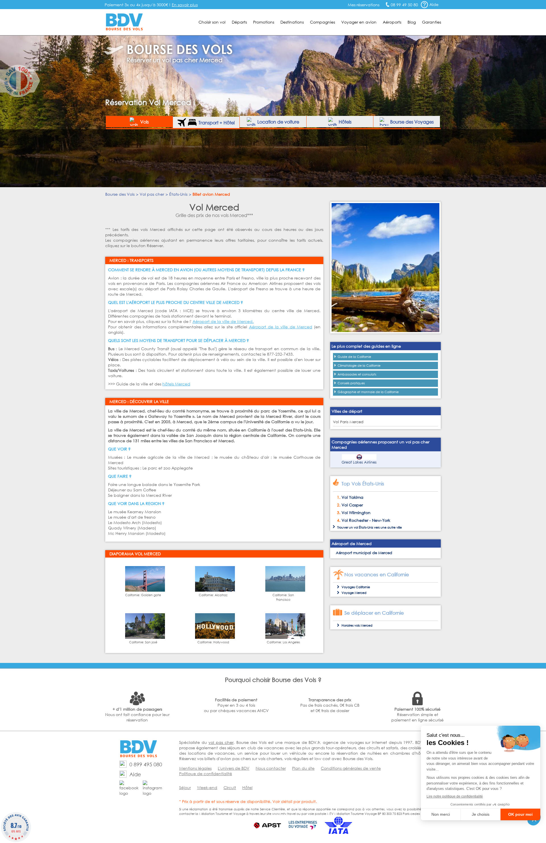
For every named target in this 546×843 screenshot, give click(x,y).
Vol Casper (352, 505)
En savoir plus (185, 4)
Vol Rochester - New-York (366, 520)
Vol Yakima (352, 497)
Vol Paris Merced (348, 422)
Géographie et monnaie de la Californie (368, 392)
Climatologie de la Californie (359, 365)
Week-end (207, 787)
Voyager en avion (359, 22)
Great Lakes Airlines (359, 462)
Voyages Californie (356, 587)
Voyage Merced (354, 592)
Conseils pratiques (351, 383)
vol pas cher (220, 742)
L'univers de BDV (233, 768)
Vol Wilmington (356, 512)
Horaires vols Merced (357, 625)
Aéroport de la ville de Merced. (223, 321)
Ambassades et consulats (357, 374)
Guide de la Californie (354, 356)
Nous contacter (271, 768)
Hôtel (247, 787)
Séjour (185, 787)
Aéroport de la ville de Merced (280, 326)
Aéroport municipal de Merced (364, 552)
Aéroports (392, 22)
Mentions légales (195, 768)
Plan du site (303, 768)
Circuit (230, 787)
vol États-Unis (363, 527)
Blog (412, 22)
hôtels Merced (176, 384)
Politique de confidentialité (205, 773)
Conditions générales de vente (351, 768)
